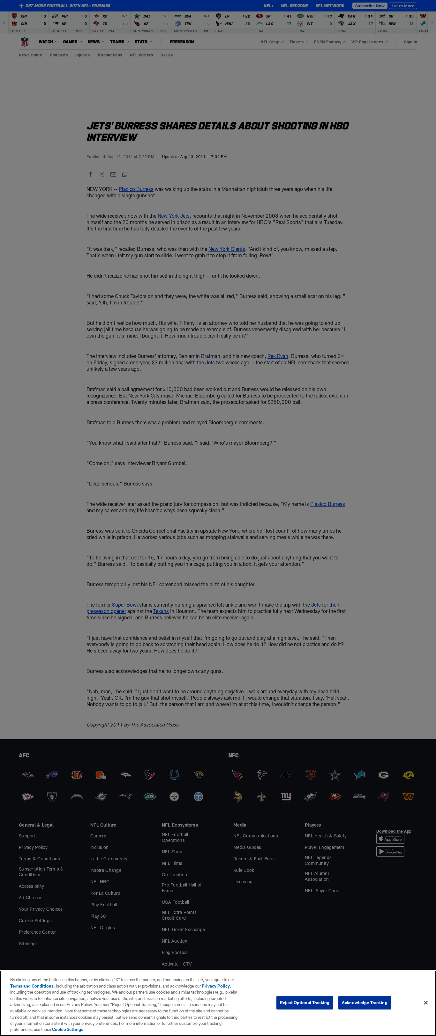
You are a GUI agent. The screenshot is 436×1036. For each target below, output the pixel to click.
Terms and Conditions (32, 986)
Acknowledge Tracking (364, 1002)
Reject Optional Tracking (304, 1002)
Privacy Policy (216, 986)
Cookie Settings (67, 1029)
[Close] (426, 1003)
